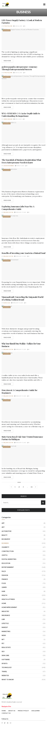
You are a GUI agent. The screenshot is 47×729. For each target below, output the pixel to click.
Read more (7, 60)
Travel (4, 671)
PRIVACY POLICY (23, 710)
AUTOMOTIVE (6, 531)
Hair (3, 591)
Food (4, 583)
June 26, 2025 (18, 26)
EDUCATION (6, 563)
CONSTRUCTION (8, 551)
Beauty (4, 535)
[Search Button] (43, 502)
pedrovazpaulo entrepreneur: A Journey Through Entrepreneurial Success (19, 68)
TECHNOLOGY (7, 667)
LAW (3, 619)
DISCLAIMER (35, 710)
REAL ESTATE (6, 647)
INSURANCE (6, 615)
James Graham (7, 119)
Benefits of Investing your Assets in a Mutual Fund (23, 253)
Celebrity (5, 547)
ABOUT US (11, 710)
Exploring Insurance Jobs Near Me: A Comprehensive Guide (18, 207)
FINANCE (5, 579)
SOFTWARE (6, 659)
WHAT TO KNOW (8, 679)
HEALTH (4, 595)
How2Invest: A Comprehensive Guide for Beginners (19, 391)
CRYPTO (4, 555)
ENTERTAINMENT (8, 567)
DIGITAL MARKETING (9, 559)
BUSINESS (6, 30)
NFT (3, 639)
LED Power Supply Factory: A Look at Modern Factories (22, 21)
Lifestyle (5, 623)
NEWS (4, 635)
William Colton (8, 212)
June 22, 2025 (18, 72)
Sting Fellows (7, 26)
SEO (3, 651)
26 (31, 487)
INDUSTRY (5, 611)
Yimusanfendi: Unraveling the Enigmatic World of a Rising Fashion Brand (22, 298)
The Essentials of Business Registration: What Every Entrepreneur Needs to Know (21, 161)
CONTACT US (6, 713)
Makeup (5, 627)
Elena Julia (6, 302)
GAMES (4, 587)
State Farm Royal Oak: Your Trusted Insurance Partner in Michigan (22, 438)
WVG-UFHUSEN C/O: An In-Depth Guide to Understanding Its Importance (21, 114)
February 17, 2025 (20, 212)
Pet (3, 643)
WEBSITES (5, 675)
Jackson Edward (8, 165)
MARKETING (6, 631)
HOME (4, 603)
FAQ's (4, 571)
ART (3, 527)
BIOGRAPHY (6, 539)
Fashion (5, 575)
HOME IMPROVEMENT (9, 607)
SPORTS (4, 663)
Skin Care (5, 655)
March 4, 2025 (20, 165)
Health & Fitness (8, 599)
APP (3, 523)
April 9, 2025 (18, 119)
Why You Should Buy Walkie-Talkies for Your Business (21, 344)
